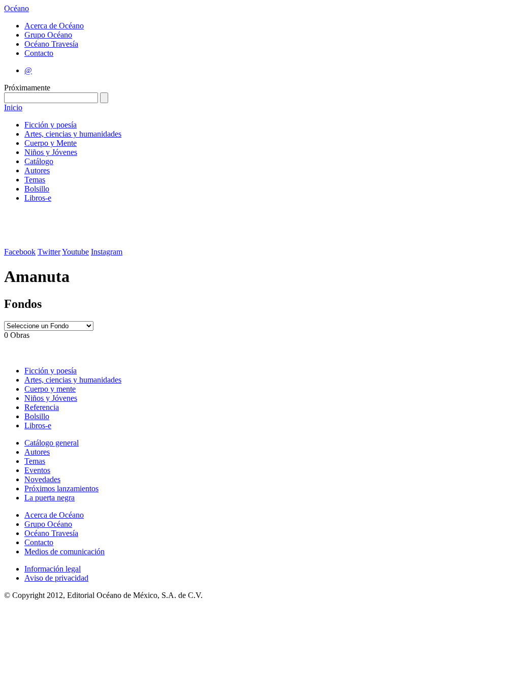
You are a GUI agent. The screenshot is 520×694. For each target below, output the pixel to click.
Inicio (13, 107)
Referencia (41, 407)
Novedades (42, 479)
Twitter (49, 251)
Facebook (20, 251)
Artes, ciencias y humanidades (72, 134)
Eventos (37, 470)
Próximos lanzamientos (61, 488)
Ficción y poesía (50, 124)
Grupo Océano (48, 34)
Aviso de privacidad (56, 578)
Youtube (75, 251)
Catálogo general (51, 442)
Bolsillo (36, 188)
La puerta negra (49, 497)
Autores (37, 170)
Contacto (38, 53)
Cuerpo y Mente (50, 143)
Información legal (52, 568)
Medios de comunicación (64, 551)
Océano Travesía (51, 44)
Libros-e (37, 198)
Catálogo (38, 161)
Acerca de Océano (54, 25)
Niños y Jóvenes (50, 152)
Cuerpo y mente (50, 389)
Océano (16, 8)
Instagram (106, 251)
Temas (34, 179)
